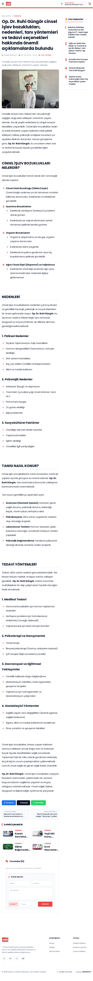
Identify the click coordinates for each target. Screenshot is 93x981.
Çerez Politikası (79, 951)
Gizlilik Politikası (79, 943)
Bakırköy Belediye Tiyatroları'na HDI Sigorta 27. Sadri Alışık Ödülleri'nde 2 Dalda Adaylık (78, 32)
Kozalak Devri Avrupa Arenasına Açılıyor (78, 60)
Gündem (17, 16)
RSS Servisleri (54, 951)
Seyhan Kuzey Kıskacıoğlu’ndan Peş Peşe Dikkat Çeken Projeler (78, 80)
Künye (51, 943)
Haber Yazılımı (65, 972)
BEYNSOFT (86, 972)
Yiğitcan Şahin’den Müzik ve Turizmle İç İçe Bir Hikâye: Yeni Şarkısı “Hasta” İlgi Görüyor (77, 48)
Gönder (45, 904)
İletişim (52, 947)
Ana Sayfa (6, 16)
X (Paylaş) (24, 803)
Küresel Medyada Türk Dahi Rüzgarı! (77, 69)
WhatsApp (39, 803)
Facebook (10, 803)
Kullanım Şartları (80, 947)
